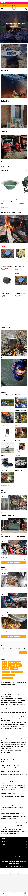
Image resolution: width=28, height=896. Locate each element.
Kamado (19, 665)
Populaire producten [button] (4, 207)
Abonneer (23, 652)
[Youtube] (19, 856)
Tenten (4, 662)
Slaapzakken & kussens (15, 662)
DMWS (18, 866)
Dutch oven (11, 665)
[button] (2, 9)
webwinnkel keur (22, 873)
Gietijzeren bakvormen (8, 675)
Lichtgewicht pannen (17, 671)
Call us (7, 851)
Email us (20, 851)
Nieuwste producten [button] (4, 170)
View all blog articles (13, 562)
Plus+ (22, 866)
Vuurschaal (17, 29)
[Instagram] (12, 856)
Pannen (9, 29)
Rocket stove (6, 671)
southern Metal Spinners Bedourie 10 (20, 293)
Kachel (4, 665)
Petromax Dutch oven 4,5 (5, 293)
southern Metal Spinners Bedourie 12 (7, 266)
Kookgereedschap (7, 678)
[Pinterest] (15, 856)
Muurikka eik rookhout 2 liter (19, 266)
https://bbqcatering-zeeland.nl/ (8, 767)
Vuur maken (5, 668)
